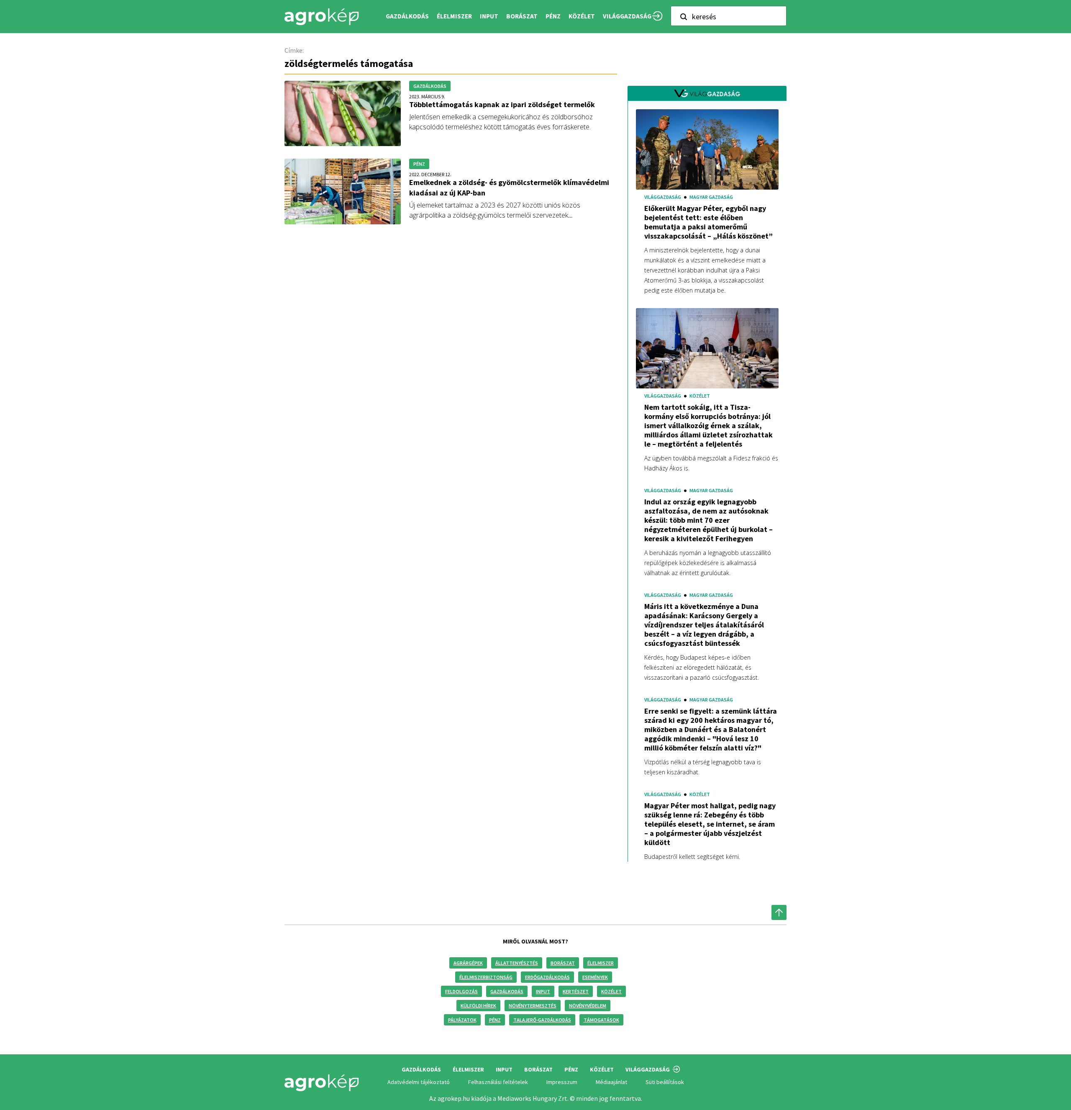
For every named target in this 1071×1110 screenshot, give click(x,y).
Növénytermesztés (532, 1005)
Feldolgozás (461, 991)
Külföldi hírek (478, 1005)
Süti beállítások (665, 1082)
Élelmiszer (600, 963)
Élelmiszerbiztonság (485, 977)
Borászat (522, 16)
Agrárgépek (468, 963)
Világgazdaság (627, 16)
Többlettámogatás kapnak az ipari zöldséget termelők (502, 104)
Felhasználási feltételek (498, 1082)
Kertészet (576, 991)
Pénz (495, 1020)
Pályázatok (462, 1020)
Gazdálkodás (506, 991)
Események (595, 977)
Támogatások (601, 1020)
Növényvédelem (587, 1005)
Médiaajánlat (611, 1082)
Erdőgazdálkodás (547, 977)
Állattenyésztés (516, 963)
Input (543, 991)
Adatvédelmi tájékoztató (418, 1082)
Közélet (611, 991)
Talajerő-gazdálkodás (542, 1020)
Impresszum (561, 1082)
